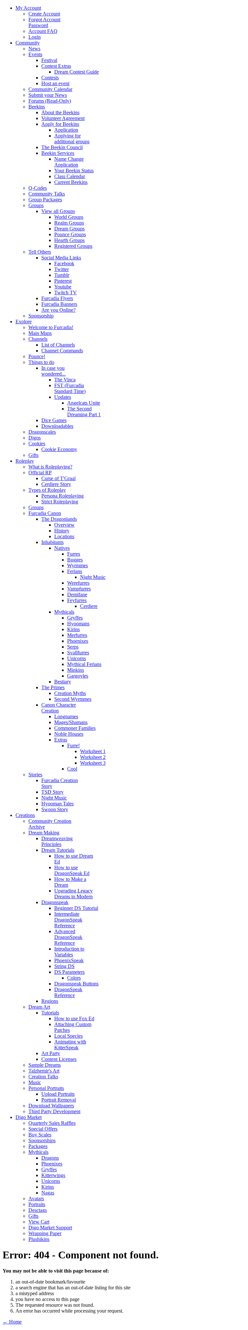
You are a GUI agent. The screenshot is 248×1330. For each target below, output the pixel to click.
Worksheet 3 (93, 763)
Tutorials (50, 1012)
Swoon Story (54, 809)
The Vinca (65, 379)
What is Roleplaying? (50, 466)
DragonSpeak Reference (68, 992)
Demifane (77, 594)
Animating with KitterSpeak (70, 1044)
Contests (50, 77)
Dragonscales (42, 432)
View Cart (38, 1221)
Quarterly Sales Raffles (52, 1123)
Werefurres (78, 583)
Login (34, 37)
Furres (73, 554)
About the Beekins (60, 112)
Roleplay (25, 461)
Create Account (44, 13)
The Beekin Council (62, 147)
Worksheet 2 (93, 757)
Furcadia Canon (44, 513)
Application (66, 130)
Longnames (66, 716)
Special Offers (42, 1129)
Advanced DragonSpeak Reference (68, 937)
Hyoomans (78, 623)
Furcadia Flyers (57, 298)
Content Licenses (59, 1059)
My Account (28, 8)
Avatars (36, 1198)
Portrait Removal (58, 1100)
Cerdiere (89, 606)
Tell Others (39, 252)
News (34, 48)
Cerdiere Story (56, 484)
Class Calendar (69, 176)
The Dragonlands (59, 519)
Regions (49, 1001)
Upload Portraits (58, 1094)
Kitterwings (53, 1175)
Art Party (50, 1053)
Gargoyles (77, 676)
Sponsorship (41, 315)
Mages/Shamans (71, 722)
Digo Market (29, 1117)
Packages (37, 1146)
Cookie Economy (59, 449)
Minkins (75, 670)
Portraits (36, 1204)
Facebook (64, 263)
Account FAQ (42, 31)
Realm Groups (69, 223)
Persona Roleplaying (62, 496)
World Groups (68, 217)
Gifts (33, 455)
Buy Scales (39, 1134)
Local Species (68, 1036)
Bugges (75, 559)
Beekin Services (57, 153)
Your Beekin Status (74, 170)
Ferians (74, 571)
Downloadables (57, 426)
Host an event (55, 83)
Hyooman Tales (57, 803)
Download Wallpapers (51, 1105)
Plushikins (38, 1239)
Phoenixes (77, 641)
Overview (64, 525)
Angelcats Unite (83, 403)
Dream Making (43, 832)
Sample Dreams (44, 1065)
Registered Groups (73, 246)
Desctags (37, 1210)
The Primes (53, 687)
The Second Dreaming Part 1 (84, 411)
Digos (34, 437)
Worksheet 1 (93, 751)
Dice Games (54, 420)
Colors (74, 978)
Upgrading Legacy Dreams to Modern (73, 893)
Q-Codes (37, 188)
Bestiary (62, 681)
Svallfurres (78, 652)
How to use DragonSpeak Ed (71, 870)
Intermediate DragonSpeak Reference (68, 919)
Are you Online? (58, 310)
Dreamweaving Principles (57, 841)
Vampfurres (79, 588)
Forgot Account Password (44, 22)
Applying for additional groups (71, 138)
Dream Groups (69, 228)
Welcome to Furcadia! (50, 327)
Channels (37, 339)
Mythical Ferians (84, 664)
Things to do (41, 362)
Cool (72, 768)
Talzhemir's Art (43, 1070)
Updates (62, 397)
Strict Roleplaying (59, 501)
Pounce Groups (70, 234)
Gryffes (75, 617)
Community (28, 42)
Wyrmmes (77, 565)
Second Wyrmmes (72, 699)
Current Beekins (71, 182)
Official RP (40, 472)
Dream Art (39, 1007)
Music (34, 1082)
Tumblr (61, 275)
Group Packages (45, 199)
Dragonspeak (54, 902)
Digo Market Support (50, 1227)
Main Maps (40, 333)
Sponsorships (42, 1140)
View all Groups (58, 211)
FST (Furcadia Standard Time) (70, 388)
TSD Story (52, 792)
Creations (25, 815)
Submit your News (47, 95)
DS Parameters (69, 972)
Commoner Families (75, 728)
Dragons (50, 1158)
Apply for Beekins (60, 124)
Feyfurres (77, 600)
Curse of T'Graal (58, 478)
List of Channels (58, 345)
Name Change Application (69, 161)
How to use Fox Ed (74, 1018)
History (61, 530)
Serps (72, 647)
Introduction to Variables (69, 951)
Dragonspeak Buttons (76, 983)
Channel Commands (62, 350)
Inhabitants (52, 542)
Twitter (61, 269)
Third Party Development (54, 1111)
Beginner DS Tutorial (76, 908)
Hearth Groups (69, 240)
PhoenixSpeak (69, 960)
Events (35, 54)
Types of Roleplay (47, 490)
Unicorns (76, 658)
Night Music (93, 577)
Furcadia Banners (59, 304)
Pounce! (36, 356)
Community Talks (46, 193)
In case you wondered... (53, 371)
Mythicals (64, 612)
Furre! (73, 745)
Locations (64, 536)
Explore (24, 321)
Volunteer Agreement (63, 118)
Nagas (47, 1192)
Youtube (62, 286)
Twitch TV (65, 292)
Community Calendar (50, 89)
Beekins (36, 106)
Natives (62, 548)
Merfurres (77, 635)
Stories (35, 774)
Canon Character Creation (58, 707)
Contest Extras (56, 66)
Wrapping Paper (44, 1233)
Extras (60, 739)
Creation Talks (43, 1076)
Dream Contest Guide (76, 72)
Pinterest (63, 281)
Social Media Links (61, 257)
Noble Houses (68, 734)
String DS (64, 966)
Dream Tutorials (57, 850)
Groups (36, 205)
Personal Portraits (46, 1088)
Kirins (73, 629)
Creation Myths (70, 693)
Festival (49, 60)
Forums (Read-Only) (49, 101)
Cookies (36, 443)
